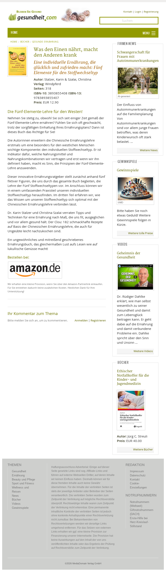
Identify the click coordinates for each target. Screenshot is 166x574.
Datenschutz (138, 475)
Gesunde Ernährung (45, 42)
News (15, 495)
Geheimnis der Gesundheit (128, 255)
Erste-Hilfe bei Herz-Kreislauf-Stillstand (139, 522)
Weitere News (149, 150)
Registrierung (151, 11)
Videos (16, 503)
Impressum (137, 471)
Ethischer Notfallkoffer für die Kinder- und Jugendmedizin (133, 377)
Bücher (24, 42)
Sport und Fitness (23, 483)
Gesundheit (19, 471)
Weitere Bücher (143, 449)
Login (138, 11)
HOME (14, 33)
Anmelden (81, 320)
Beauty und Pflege (23, 479)
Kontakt (127, 11)
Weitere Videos (143, 351)
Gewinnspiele (128, 170)
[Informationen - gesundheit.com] (50, 15)
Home (14, 42)
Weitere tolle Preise (140, 233)
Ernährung (18, 475)
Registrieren (98, 320)
